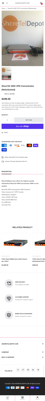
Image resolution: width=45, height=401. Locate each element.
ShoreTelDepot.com (22, 3)
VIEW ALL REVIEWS (9, 93)
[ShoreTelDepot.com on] (33, 370)
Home (3, 8)
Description (7, 171)
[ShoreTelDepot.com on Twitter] (28, 370)
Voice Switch (6, 256)
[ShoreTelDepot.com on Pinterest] (23, 370)
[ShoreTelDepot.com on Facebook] (18, 370)
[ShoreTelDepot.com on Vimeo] (38, 370)
